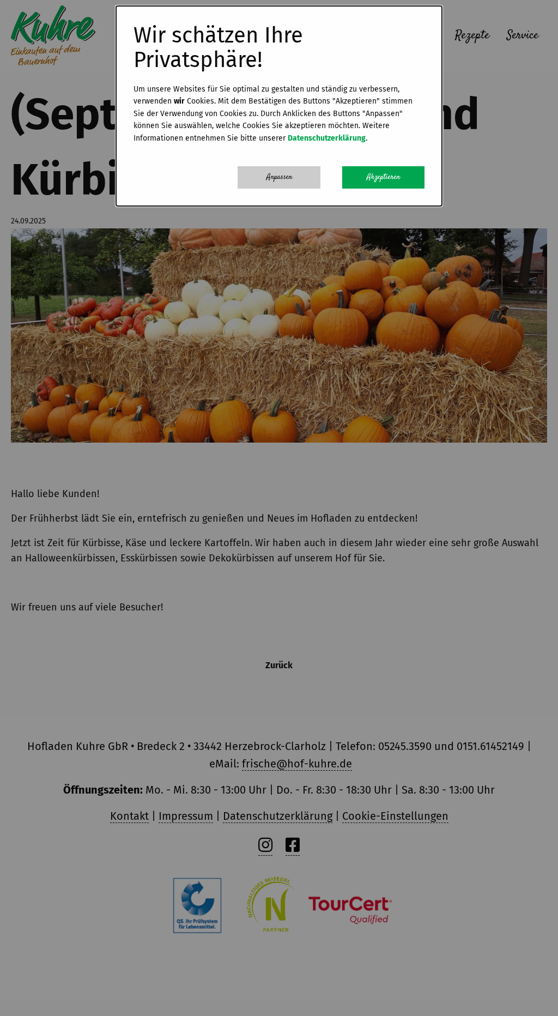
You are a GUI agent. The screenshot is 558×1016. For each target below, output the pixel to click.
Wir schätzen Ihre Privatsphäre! (218, 47)
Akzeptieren (383, 177)
